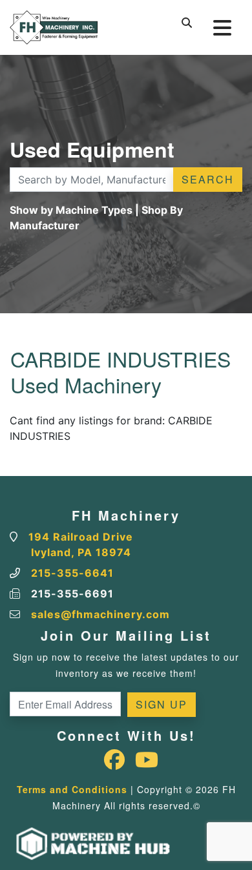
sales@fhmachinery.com (100, 614)
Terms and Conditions (72, 789)
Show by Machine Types (71, 209)
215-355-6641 (72, 572)
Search (208, 179)
